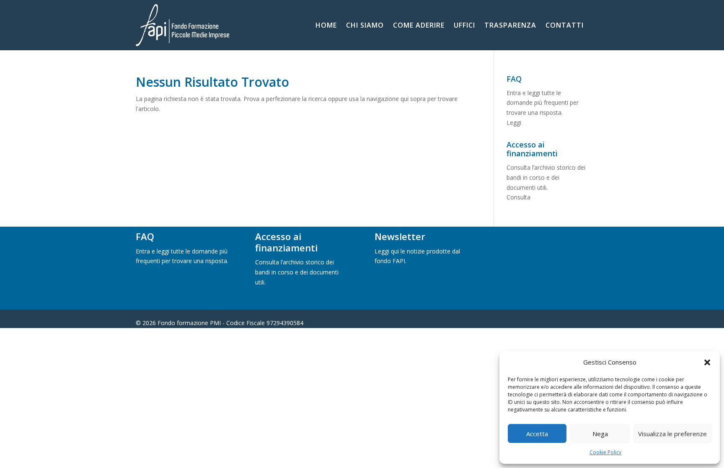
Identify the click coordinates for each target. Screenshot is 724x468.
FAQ (145, 236)
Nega (600, 433)
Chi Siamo (365, 26)
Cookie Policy (605, 452)
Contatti (565, 26)
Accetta (537, 433)
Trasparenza (510, 26)
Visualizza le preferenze (672, 433)
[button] (707, 362)
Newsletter (400, 236)
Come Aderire (419, 26)
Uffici (464, 26)
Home (326, 26)
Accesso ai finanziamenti (286, 241)
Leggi (514, 123)
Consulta (518, 197)
